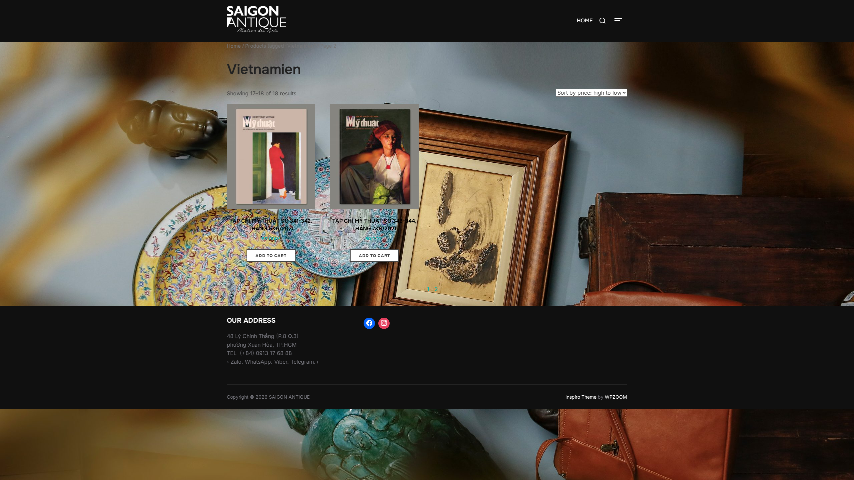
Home (234, 46)
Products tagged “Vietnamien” (280, 46)
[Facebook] (369, 323)
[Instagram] (384, 323)
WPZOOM (616, 397)
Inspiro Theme (580, 397)
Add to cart (271, 255)
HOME (585, 20)
